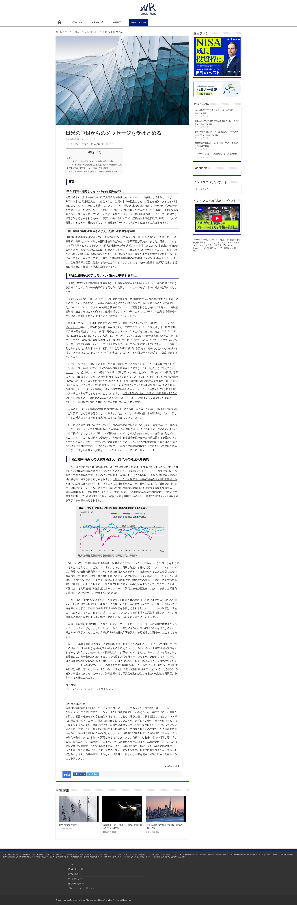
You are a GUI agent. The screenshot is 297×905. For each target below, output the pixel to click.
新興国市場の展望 (68, 824)
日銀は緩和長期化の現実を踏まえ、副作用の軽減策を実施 (96, 165)
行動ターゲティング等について (82, 888)
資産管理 (117, 22)
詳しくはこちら (203, 189)
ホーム (60, 22)
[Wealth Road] (148, 8)
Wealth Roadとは (75, 869)
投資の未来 (77, 22)
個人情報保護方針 (76, 883)
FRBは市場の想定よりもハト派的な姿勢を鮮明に (92, 161)
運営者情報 (73, 874)
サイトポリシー (75, 879)
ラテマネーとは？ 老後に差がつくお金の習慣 (216, 154)
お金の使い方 (98, 22)
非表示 (97, 152)
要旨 (70, 158)
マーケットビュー (138, 22)
